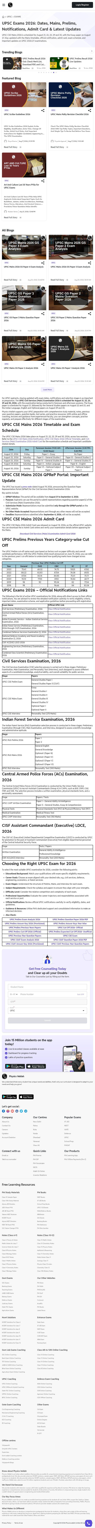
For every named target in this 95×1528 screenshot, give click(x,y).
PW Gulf (40, 1302)
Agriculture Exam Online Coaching (13, 1381)
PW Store (40, 1292)
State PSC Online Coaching (11, 1399)
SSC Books (40, 1227)
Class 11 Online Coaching (45, 1367)
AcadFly (40, 1312)
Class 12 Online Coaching (45, 1363)
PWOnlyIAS (41, 1298)
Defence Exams (7, 1309)
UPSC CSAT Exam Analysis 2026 (25, 940)
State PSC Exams (7, 1316)
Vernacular (40, 1439)
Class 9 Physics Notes (9, 1273)
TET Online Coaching (9, 1370)
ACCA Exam (41, 1432)
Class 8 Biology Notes (9, 1263)
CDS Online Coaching (44, 1396)
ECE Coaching (6, 1428)
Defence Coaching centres (11, 1468)
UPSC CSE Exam (70, 935)
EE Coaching (6, 1432)
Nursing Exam (41, 1352)
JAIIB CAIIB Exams (8, 1302)
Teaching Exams (7, 1298)
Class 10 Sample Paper (9, 1206)
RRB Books (40, 1223)
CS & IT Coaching (7, 1425)
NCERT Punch (6, 1227)
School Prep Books (43, 1213)
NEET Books (41, 1206)
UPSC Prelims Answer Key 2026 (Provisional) (25, 923)
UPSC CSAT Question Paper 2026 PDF (70, 940)
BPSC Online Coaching (9, 1406)
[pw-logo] (4, 1085)
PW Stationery (42, 1234)
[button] (88, 1523)
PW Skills (40, 1295)
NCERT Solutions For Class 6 (11, 1331)
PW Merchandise (42, 1237)
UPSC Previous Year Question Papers (24, 935)
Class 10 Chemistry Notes (45, 1252)
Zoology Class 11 (42, 1269)
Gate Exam (40, 1331)
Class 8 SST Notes (8, 1266)
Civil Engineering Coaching (11, 1418)
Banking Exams (7, 1295)
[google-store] (9, 1105)
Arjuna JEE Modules (8, 1213)
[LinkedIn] (16, 1119)
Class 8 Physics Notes (9, 1259)
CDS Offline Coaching (44, 1406)
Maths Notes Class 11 (44, 1266)
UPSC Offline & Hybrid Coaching (13, 1396)
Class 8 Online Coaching (45, 1377)
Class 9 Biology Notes (9, 1280)
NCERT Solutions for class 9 (11, 1341)
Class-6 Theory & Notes (10, 1249)
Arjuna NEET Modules (9, 1230)
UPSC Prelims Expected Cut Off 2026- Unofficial (70, 931)
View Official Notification (59, 609)
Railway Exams (7, 1305)
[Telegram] (25, 1119)
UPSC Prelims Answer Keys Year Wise (70, 923)
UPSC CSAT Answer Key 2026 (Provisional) (25, 944)
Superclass (5, 1461)
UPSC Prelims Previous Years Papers (25, 927)
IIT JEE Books (41, 1209)
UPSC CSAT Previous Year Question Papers (70, 944)
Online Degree (42, 1428)
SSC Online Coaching (9, 1363)
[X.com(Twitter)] (21, 1119)
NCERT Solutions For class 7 (11, 1334)
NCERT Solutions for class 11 (11, 1348)
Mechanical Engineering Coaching (13, 1422)
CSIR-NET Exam (42, 1345)
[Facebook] (3, 1119)
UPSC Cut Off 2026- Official (70, 927)
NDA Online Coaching (44, 1392)
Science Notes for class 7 (10, 1256)
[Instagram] (7, 1119)
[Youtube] (12, 1119)
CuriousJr (40, 1309)
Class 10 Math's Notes (44, 1249)
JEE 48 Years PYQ (7, 1220)
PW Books (40, 1316)
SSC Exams (5, 1292)
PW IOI (39, 1305)
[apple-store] (26, 1105)
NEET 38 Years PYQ (8, 1234)
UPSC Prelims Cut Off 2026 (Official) (24, 931)
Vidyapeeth (6, 1454)
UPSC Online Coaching (9, 1392)
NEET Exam (40, 1338)
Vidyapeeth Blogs (8, 1471)
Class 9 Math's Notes (8, 1269)
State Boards (41, 1435)
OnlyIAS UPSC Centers (9, 1457)
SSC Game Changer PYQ (10, 1237)
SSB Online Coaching (44, 1399)
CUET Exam (41, 1341)
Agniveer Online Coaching (46, 1403)
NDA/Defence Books (44, 1220)
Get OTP (80, 994)
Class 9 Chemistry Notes (10, 1276)
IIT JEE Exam (41, 1334)
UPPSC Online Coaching (10, 1403)
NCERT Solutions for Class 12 (11, 1352)
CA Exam (40, 1418)
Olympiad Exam (42, 1425)
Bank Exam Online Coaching (11, 1367)
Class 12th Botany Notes (45, 1280)
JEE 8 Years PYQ (7, 1216)
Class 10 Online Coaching (45, 1370)
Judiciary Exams (7, 1312)
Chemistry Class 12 (43, 1276)
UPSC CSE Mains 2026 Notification (28, 439)
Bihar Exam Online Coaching (11, 1377)
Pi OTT (39, 1442)
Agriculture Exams (8, 1319)
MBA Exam (40, 1348)
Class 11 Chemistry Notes (45, 1263)
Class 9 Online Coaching (45, 1374)
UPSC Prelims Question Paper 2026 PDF (70, 919)
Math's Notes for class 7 (9, 1252)
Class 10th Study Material (10, 1209)
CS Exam (40, 1422)
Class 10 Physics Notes (44, 1256)
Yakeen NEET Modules (9, 1223)
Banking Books (42, 1230)
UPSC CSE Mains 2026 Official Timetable (63, 439)
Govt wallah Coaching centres (12, 1464)
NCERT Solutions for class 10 (11, 1345)
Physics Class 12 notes (44, 1273)
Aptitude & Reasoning (44, 1259)
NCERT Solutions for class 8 (11, 1338)
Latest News (41, 1319)
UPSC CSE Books (42, 1216)
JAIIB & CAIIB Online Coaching (12, 1374)
